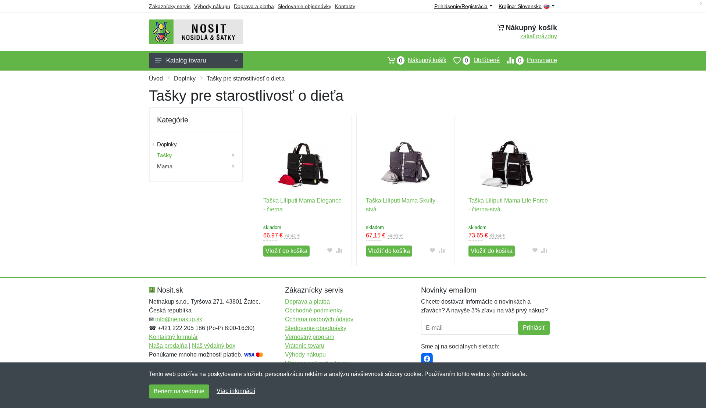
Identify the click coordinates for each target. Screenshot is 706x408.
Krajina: (520, 6)
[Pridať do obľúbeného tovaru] (330, 250)
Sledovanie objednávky (304, 6)
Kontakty (345, 6)
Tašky (164, 155)
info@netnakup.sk (178, 319)
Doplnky (185, 78)
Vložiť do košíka (286, 251)
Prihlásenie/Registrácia (461, 6)
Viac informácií (236, 391)
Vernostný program (309, 337)
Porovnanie (537, 60)
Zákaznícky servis (169, 6)
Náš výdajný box (213, 346)
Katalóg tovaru (186, 60)
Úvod (156, 78)
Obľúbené (482, 60)
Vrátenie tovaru (304, 346)
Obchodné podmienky (313, 310)
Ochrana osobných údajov (319, 319)
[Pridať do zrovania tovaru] (339, 250)
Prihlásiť (534, 328)
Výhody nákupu (212, 6)
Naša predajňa (168, 346)
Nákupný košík (422, 60)
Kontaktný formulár (173, 337)
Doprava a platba (254, 6)
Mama (164, 166)
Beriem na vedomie (179, 391)
